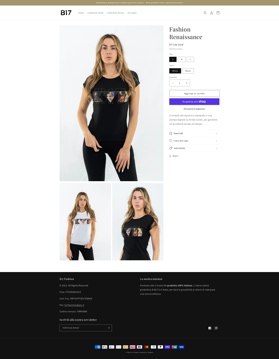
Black (188, 70)
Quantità (173, 77)
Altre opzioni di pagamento (194, 108)
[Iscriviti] (108, 327)
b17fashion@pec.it (74, 305)
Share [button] (175, 156)
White (175, 70)
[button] (205, 13)
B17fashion (135, 352)
